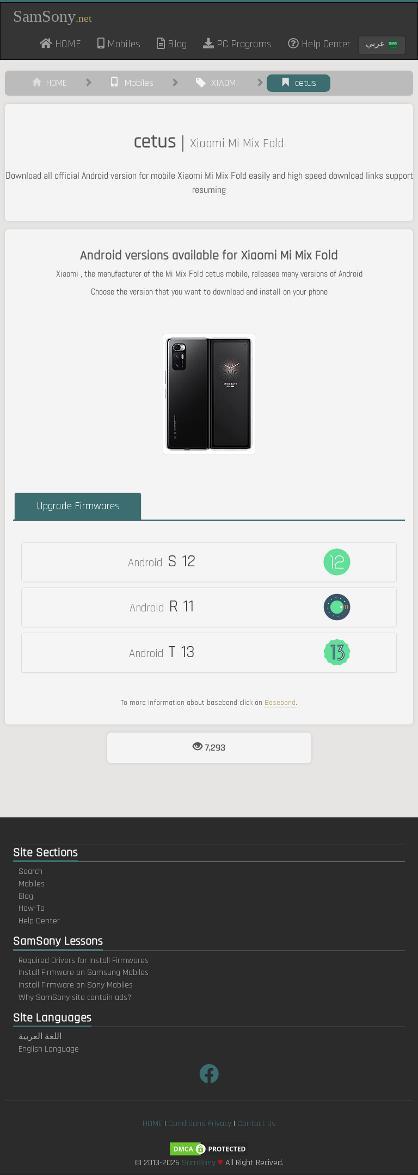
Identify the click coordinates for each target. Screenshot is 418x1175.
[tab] (209, 562)
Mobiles (122, 44)
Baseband (280, 703)
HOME (70, 43)
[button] (209, 562)
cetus (303, 83)
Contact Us (256, 1123)
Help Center (325, 44)
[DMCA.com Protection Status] (209, 1148)
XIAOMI (222, 83)
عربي (377, 43)
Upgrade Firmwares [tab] (78, 506)
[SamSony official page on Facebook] (209, 1075)
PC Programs (243, 44)
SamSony (52, 16)
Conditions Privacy (199, 1123)
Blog (176, 44)
